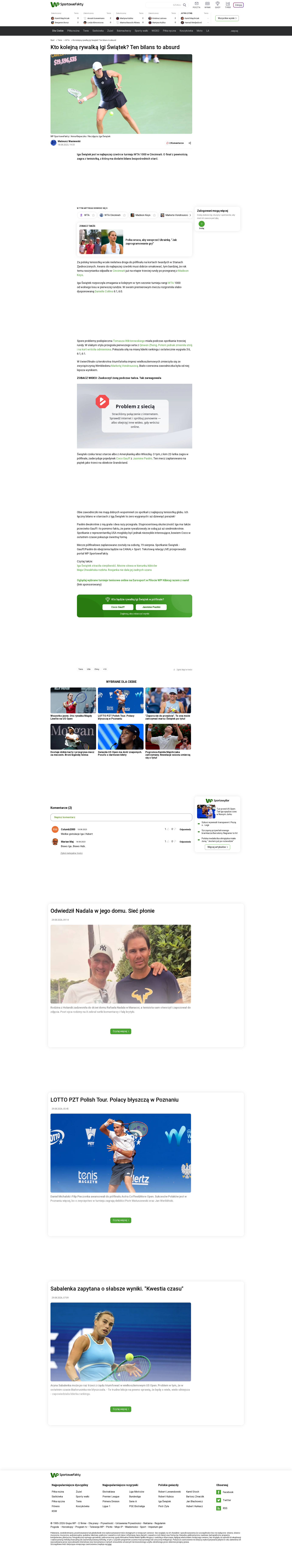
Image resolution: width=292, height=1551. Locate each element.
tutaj (109, 1544)
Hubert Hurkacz (194, 1506)
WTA (67, 40)
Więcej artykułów (216, 847)
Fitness (56, 1506)
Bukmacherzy (124, 30)
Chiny (96, 669)
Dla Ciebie (58, 30)
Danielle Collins (104, 291)
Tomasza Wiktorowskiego (129, 340)
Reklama (147, 1523)
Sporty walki (141, 30)
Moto (200, 30)
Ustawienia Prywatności (128, 1523)
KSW (54, 1511)
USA (88, 669)
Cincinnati (119, 270)
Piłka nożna (73, 30)
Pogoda (54, 1526)
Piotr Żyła (163, 1506)
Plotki (109, 1526)
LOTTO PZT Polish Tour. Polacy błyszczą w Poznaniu (116, 717)
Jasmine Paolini (142, 458)
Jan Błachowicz (194, 1501)
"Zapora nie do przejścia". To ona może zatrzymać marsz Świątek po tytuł (167, 717)
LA (207, 30)
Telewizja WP (96, 1526)
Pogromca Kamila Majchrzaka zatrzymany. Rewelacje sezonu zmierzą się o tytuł (167, 755)
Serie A (133, 1501)
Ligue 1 (106, 1506)
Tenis (86, 30)
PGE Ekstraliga (137, 1506)
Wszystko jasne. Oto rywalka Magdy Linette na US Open (71, 717)
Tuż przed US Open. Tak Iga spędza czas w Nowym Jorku (227, 812)
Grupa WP (71, 1523)
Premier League (111, 1496)
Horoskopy (67, 1526)
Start (52, 40)
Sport (143, 1526)
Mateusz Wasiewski (69, 141)
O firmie (82, 1523)
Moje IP (119, 1526)
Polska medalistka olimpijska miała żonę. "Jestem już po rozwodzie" (219, 839)
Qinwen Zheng (148, 345)
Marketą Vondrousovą (124, 365)
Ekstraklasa (109, 1491)
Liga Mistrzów (136, 1491)
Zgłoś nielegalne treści (72, 853)
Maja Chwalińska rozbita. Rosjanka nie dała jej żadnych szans (114, 569)
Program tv (81, 1526)
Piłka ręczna (169, 30)
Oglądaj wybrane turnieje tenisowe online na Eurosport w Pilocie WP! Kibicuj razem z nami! (133, 580)
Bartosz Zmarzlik (195, 1496)
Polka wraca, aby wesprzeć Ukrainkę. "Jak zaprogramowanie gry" (151, 241)
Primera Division (111, 1501)
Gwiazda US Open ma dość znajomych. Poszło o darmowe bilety (120, 753)
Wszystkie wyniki (226, 18)
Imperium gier (155, 1526)
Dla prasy (93, 1523)
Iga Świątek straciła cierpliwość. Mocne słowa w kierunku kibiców (117, 565)
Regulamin (160, 1523)
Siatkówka (98, 30)
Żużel (110, 30)
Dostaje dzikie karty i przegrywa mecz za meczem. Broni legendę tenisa (72, 753)
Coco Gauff (123, 458)
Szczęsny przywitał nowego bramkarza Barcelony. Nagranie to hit (220, 831)
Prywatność (107, 1523)
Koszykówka (186, 30)
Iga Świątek (164, 1501)
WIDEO (155, 30)
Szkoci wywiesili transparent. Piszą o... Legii (219, 823)
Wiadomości (131, 1526)
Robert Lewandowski (169, 1491)
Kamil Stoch (192, 1491)
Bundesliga (135, 1496)
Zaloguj (238, 5)
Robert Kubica (166, 1496)
